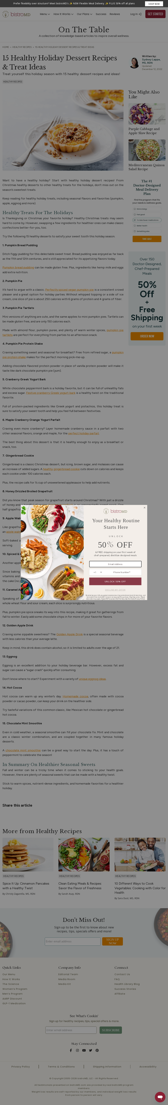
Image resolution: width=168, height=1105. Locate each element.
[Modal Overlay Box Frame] (84, 3)
